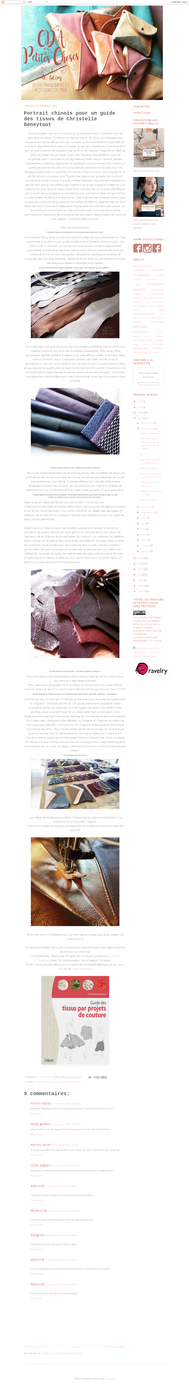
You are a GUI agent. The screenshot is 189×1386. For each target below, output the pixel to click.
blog (60, 968)
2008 (141, 591)
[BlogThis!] (97, 1077)
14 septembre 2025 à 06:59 (61, 1284)
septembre (148, 512)
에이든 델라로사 (41, 1124)
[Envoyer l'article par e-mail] (89, 1077)
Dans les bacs (149, 499)
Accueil (75, 1346)
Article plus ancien (114, 1346)
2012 (140, 569)
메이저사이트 (39, 1210)
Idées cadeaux (149, 433)
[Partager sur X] (100, 1077)
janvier (145, 551)
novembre (147, 428)
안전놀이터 (37, 1235)
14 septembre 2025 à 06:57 (61, 1186)
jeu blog (39, 1082)
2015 (140, 418)
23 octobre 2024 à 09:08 (66, 1103)
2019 (140, 401)
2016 (140, 412)
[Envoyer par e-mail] (95, 1077)
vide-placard (154, 352)
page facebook (82, 968)
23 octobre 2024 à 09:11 (65, 1144)
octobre (146, 506)
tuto (143, 352)
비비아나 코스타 (41, 1144)
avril (143, 534)
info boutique (154, 301)
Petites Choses (141, 112)
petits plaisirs (155, 340)
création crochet (148, 269)
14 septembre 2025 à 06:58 (64, 1210)
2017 (140, 407)
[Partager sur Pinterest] (105, 1077)
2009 (141, 585)
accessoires (142, 265)
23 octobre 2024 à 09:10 (65, 1124)
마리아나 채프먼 (41, 1103)
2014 (140, 558)
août (144, 517)
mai (143, 529)
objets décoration (148, 321)
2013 (140, 563)
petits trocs (141, 344)
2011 (140, 574)
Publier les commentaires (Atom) (61, 1353)
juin (143, 523)
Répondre (37, 1113)
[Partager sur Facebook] (103, 1077)
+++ (141, 454)
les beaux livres (53, 1082)
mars (144, 540)
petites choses (71, 1082)
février (145, 545)
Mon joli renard (149, 468)
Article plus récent (36, 1346)
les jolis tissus (154, 317)
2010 (140, 580)
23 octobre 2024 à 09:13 (65, 1165)
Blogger (110, 1378)
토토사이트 (37, 1186)
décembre (147, 423)
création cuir (148, 274)
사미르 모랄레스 (41, 1165)
